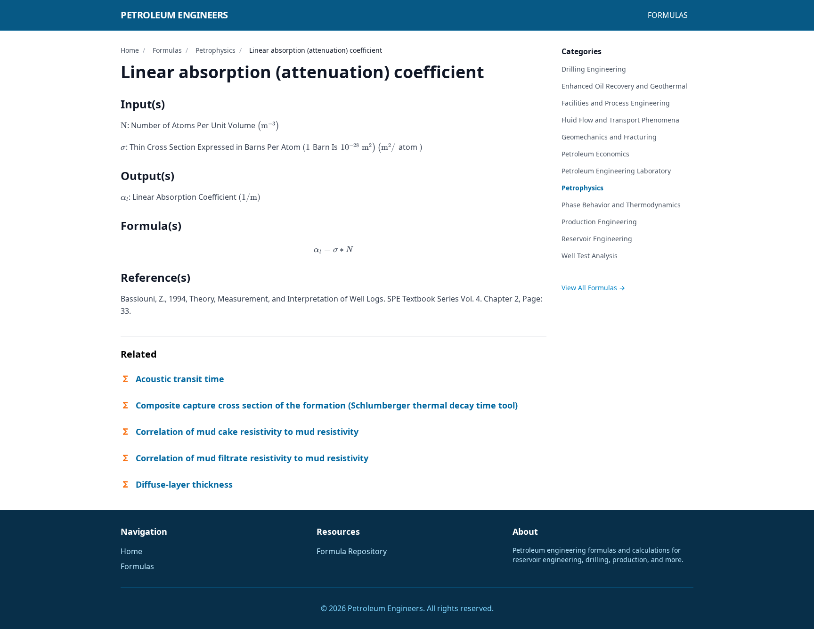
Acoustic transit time (180, 378)
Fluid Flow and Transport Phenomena (620, 119)
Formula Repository (352, 551)
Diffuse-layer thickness (184, 484)
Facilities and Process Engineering (616, 102)
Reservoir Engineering (597, 238)
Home (130, 50)
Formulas (668, 15)
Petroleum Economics (595, 153)
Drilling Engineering (594, 69)
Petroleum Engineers (174, 14)
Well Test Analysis (590, 255)
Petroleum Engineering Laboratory (616, 170)
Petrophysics (215, 50)
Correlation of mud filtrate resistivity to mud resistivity (252, 458)
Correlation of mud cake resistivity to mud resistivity (247, 431)
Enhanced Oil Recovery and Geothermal (624, 86)
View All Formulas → (593, 287)
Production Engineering (599, 221)
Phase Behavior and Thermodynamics (621, 204)
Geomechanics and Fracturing (609, 136)
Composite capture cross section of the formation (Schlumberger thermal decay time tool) (327, 405)
